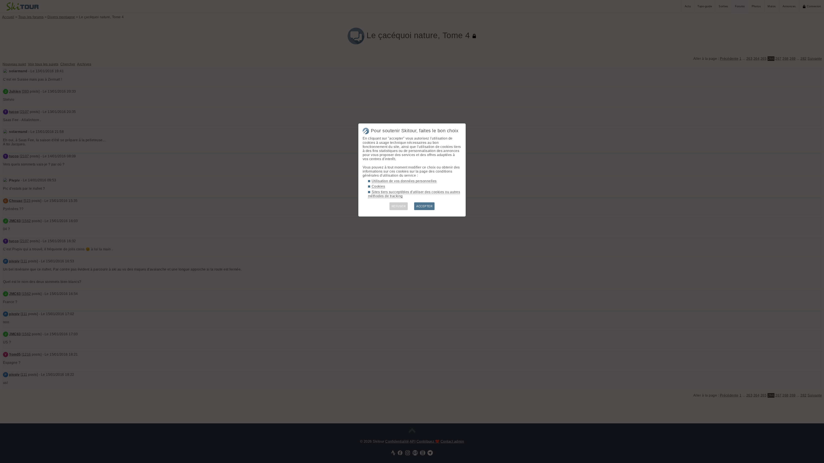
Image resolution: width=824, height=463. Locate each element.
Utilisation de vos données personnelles (404, 181)
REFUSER (399, 206)
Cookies (378, 186)
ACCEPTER (424, 206)
